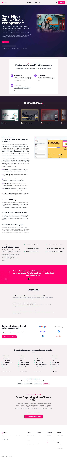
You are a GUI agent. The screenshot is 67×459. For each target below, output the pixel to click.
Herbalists (38, 360)
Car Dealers (38, 355)
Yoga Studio (54, 371)
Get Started (61, 2)
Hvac (53, 360)
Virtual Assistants (6, 371)
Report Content (60, 448)
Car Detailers (55, 355)
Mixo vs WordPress (38, 383)
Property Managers (56, 366)
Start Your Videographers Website (9, 336)
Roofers (5, 368)
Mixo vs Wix (20, 383)
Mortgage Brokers (40, 362)
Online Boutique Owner (24, 364)
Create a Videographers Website (33, 416)
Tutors (53, 368)
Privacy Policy (59, 446)
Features (28, 432)
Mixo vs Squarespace (28, 383)
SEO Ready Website (30, 442)
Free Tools (39, 444)
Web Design (29, 437)
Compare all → (46, 383)
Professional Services (40, 366)
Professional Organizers (25, 366)
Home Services (60, 435)
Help (38, 437)
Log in (56, 2)
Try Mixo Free (5, 42)
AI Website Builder (30, 435)
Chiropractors (6, 358)
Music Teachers (55, 362)
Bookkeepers (22, 355)
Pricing (38, 435)
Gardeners (22, 360)
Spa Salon (22, 368)
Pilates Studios (6, 366)
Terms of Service (60, 444)
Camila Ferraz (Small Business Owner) (33, 412)
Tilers (37, 368)
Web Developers (23, 371)
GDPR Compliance (30, 440)
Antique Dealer (6, 355)
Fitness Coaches (6, 360)
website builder (35, 244)
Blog (38, 442)
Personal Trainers (55, 364)
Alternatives (49, 432)
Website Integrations (31, 444)
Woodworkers (39, 371)
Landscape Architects (7, 362)
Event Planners (55, 358)
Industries (39, 440)
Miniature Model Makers (24, 362)
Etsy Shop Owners (40, 358)
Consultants (22, 358)
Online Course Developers (41, 364)
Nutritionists (5, 364)
